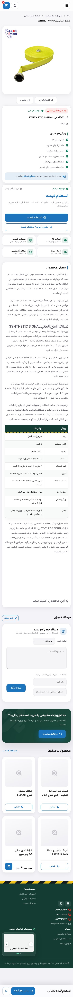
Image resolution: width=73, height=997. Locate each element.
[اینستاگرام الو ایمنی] (68, 904)
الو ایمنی (64, 547)
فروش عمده (65, 943)
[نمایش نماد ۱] (17, 953)
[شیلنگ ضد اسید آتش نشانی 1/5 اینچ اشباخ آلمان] (54, 785)
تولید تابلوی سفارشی (62, 939)
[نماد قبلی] (31, 944)
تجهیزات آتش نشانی (53, 15)
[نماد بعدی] (7, 944)
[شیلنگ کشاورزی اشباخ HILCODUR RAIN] (54, 844)
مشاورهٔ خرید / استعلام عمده (34, 227)
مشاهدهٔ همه (11, 751)
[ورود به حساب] (14, 5)
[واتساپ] (6, 991)
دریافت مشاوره (50, 734)
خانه (68, 15)
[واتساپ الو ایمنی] (61, 904)
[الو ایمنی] (65, 893)
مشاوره (23, 100)
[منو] (66, 5)
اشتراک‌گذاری (44, 100)
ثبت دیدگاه (8, 618)
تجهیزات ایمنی (29, 903)
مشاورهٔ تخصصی (64, 934)
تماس (52, 807)
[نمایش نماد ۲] (20, 953)
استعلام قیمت (34, 218)
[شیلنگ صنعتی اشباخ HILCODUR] (18, 785)
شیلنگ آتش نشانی (32, 15)
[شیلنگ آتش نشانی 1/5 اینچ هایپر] (18, 844)
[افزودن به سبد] (8, 866)
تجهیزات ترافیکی (28, 898)
